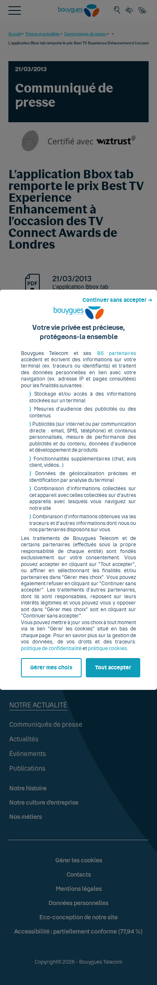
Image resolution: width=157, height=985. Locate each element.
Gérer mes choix (51, 667)
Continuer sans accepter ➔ (117, 300)
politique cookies (107, 648)
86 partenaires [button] (116, 353)
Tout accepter (113, 667)
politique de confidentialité (51, 648)
